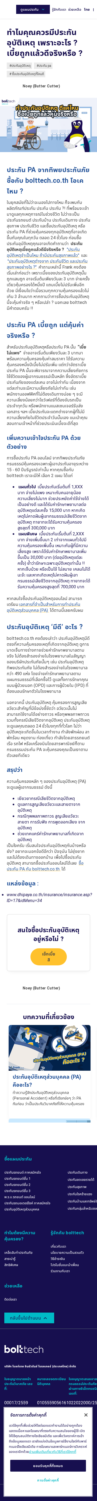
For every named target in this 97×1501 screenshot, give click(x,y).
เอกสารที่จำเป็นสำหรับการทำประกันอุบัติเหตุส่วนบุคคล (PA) (43, 607)
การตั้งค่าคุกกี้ (48, 1480)
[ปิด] (86, 1415)
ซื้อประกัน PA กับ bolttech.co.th (45, 866)
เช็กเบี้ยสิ (48, 957)
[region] (48, 1452)
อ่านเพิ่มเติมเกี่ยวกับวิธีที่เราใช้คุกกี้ (52, 1451)
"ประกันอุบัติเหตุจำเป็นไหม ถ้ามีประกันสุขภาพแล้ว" (43, 252)
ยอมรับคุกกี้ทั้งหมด (48, 1465)
